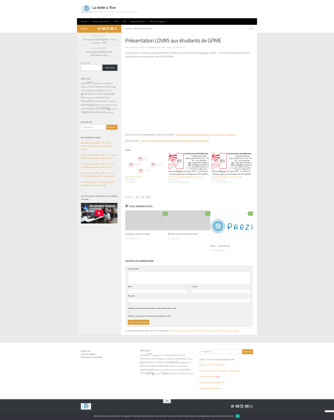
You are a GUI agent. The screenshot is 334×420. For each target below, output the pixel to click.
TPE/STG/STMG (98, 112)
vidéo (107, 113)
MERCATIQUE (103, 98)
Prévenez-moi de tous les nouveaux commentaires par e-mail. (152, 308)
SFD (124, 21)
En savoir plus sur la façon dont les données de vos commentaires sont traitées (204, 330)
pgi (92, 104)
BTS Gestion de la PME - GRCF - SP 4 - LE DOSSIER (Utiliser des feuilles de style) (97, 165)
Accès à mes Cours (101, 21)
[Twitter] (99, 28)
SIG (82, 109)
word (111, 112)
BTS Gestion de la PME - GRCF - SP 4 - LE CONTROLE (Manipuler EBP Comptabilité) (97, 174)
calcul (88, 87)
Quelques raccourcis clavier (137, 234)
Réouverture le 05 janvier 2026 (211, 382)
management (89, 98)
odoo (111, 101)
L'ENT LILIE (103, 94)
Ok (238, 416)
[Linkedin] (107, 28)
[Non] (330, 416)
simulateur (89, 108)
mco (95, 98)
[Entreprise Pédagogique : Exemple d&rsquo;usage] (231, 164)
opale (114, 101)
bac (85, 83)
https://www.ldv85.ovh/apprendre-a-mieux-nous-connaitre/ (206, 134)
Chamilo (98, 86)
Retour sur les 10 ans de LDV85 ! (212, 365)
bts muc (102, 83)
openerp (85, 104)
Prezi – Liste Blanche (220, 246)
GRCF (116, 21)
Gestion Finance (106, 90)
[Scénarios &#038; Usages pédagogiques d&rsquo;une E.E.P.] (188, 164)
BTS (137, 197)
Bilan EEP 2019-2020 (133, 177)
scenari (107, 105)
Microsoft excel (89, 101)
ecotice (83, 90)
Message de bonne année (209, 388)
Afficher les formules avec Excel (183, 234)
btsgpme (96, 83)
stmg (106, 108)
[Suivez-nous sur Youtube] (111, 28)
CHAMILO (107, 87)
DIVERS (128, 28)
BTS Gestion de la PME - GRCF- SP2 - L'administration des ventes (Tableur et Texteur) (96, 146)
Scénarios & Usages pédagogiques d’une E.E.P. (185, 177)
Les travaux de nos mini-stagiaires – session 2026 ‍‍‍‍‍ (219, 371)
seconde (114, 105)
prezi (102, 105)
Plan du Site (85, 351)
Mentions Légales (157, 21)
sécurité (113, 109)
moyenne (102, 101)
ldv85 (148, 197)
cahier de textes (171, 355)
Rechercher (85, 63)
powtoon (97, 105)
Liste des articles (137, 21)
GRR (95, 94)
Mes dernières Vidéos (90, 138)
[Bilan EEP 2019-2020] (145, 164)
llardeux (133, 47)
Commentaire (134, 269)
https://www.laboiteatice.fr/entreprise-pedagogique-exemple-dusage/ (174, 140)
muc (107, 101)
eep (142, 197)
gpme (84, 94)
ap (82, 83)
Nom (130, 286)
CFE (92, 86)
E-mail (195, 286)
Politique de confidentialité (91, 357)
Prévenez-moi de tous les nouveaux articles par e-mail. (149, 316)
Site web (131, 296)
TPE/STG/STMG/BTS (143, 28)
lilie (83, 97)
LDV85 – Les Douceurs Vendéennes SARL (217, 360)
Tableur (86, 112)
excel (97, 90)
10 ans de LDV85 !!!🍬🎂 (209, 377)
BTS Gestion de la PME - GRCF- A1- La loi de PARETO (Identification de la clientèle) (99, 156)
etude (93, 90)
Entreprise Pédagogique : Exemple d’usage (226, 177)
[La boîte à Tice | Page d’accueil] (110, 9)
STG (98, 108)
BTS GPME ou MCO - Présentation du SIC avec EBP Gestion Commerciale (97, 183)
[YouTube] (103, 28)
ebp (114, 86)
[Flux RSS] (115, 28)
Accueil (84, 21)
